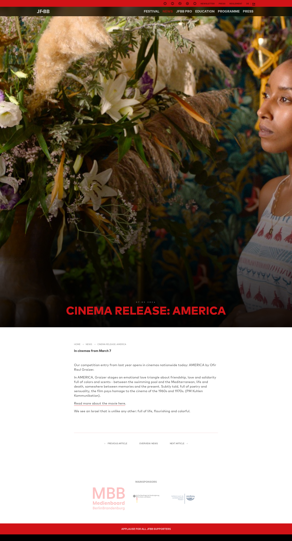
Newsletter (208, 3)
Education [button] (205, 11)
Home (77, 344)
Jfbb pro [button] (184, 11)
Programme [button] (229, 11)
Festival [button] (151, 11)
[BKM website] (146, 499)
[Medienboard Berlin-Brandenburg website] (109, 499)
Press (222, 3)
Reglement (235, 3)
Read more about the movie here (99, 403)
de (247, 3)
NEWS (168, 11)
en (253, 3)
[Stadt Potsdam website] (183, 499)
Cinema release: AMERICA (111, 344)
